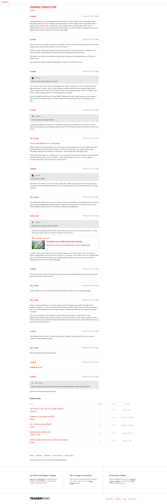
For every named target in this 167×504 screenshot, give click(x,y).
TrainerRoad (5, 2)
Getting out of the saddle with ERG (42, 416)
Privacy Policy (69, 455)
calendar (38, 434)
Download (41, 479)
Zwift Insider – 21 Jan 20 (41, 238)
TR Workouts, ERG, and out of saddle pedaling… (47, 408)
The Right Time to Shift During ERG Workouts (64, 241)
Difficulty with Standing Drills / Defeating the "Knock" (49, 440)
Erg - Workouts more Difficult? (41, 424)
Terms (124, 498)
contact (117, 481)
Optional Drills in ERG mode (40, 432)
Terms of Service (57, 455)
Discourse (41, 460)
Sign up (32, 479)
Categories (39, 455)
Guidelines (47, 455)
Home (32, 455)
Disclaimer (118, 498)
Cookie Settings (132, 498)
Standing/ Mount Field (43, 6)
